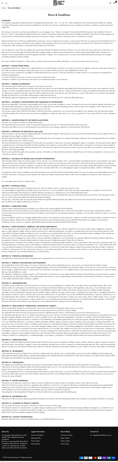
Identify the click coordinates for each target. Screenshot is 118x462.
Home (3, 8)
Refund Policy (35, 444)
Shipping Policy (36, 438)
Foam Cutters (65, 444)
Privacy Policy (35, 441)
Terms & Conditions (37, 435)
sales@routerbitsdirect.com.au (102, 435)
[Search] (6, 3)
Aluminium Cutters (66, 435)
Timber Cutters (65, 441)
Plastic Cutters (65, 438)
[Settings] (110, 3)
